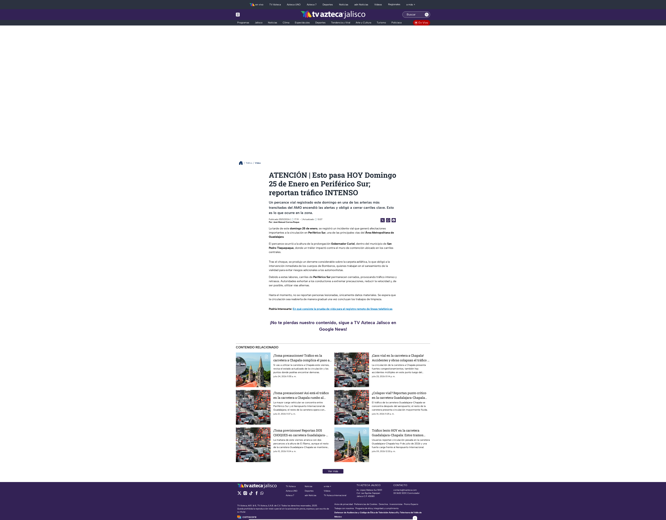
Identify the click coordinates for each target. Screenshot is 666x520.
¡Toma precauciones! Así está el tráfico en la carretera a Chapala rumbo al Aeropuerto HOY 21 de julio (301, 395)
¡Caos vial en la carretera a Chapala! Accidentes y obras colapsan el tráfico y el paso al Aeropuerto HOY (400, 358)
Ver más (333, 471)
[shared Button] (388, 220)
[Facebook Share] (394, 220)
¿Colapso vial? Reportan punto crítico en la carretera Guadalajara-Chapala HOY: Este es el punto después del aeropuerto (399, 395)
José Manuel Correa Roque (286, 222)
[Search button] (427, 14)
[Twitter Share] (383, 220)
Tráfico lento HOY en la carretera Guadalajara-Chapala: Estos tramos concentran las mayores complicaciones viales (397, 432)
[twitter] (239, 494)
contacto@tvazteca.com (405, 490)
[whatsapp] (262, 494)
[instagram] (245, 494)
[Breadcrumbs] (242, 163)
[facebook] (256, 494)
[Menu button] (250, 15)
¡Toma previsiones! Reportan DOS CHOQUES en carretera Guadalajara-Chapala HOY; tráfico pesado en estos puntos (300, 432)
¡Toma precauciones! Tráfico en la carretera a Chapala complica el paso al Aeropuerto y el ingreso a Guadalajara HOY (302, 358)
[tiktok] (251, 494)
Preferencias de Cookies (365, 504)
